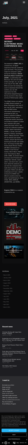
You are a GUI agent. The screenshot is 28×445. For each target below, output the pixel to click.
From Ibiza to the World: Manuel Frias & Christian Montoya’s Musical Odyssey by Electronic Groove (14, 353)
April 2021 (6, 304)
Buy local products (7, 401)
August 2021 (6, 293)
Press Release (8, 38)
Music (14, 36)
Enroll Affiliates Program (9, 404)
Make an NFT (6, 389)
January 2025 (7, 277)
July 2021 (6, 296)
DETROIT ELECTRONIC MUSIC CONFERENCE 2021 (13, 43)
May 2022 (6, 285)
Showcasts (17, 38)
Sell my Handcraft (7, 391)
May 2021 (6, 301)
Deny (14, 434)
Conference (8, 36)
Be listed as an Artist (8, 385)
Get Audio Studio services (9, 395)
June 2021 (6, 299)
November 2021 (7, 288)
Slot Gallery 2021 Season (9, 366)
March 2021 (6, 307)
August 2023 (6, 283)
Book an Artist (6, 387)
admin (7, 50)
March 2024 (6, 280)
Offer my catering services (10, 397)
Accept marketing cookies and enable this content (14, 213)
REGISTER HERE (10, 204)
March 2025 (6, 275)
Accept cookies (14, 430)
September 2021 (8, 291)
